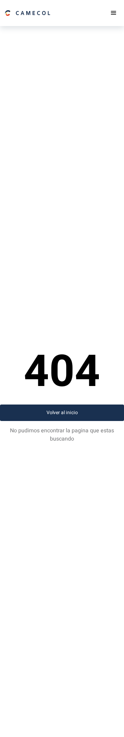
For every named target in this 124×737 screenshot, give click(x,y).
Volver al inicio (62, 412)
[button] (113, 13)
